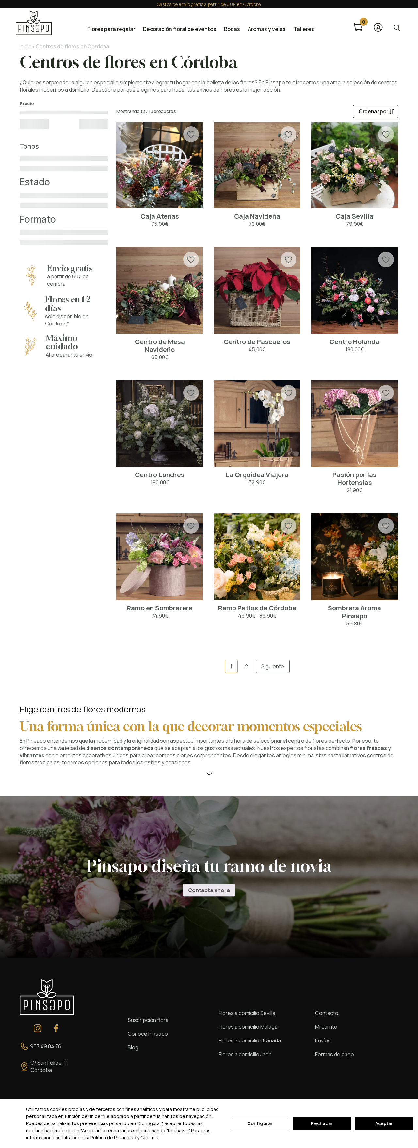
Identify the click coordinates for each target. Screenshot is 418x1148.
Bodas (232, 29)
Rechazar (322, 1123)
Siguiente (272, 666)
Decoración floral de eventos (179, 29)
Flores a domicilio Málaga (248, 1026)
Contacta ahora (209, 890)
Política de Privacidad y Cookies (124, 1137)
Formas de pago (334, 1054)
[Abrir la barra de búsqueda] (397, 27)
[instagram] (37, 1028)
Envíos (323, 1040)
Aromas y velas (267, 29)
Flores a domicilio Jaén (245, 1054)
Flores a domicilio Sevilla (247, 1013)
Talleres (304, 29)
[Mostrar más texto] (209, 773)
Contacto (326, 1013)
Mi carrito (326, 1026)
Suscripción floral (148, 1019)
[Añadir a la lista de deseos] (190, 134)
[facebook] (56, 1028)
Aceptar (384, 1123)
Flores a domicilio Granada (250, 1040)
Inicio (26, 46)
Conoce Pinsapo (148, 1033)
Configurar (260, 1123)
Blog (133, 1047)
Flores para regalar (111, 29)
